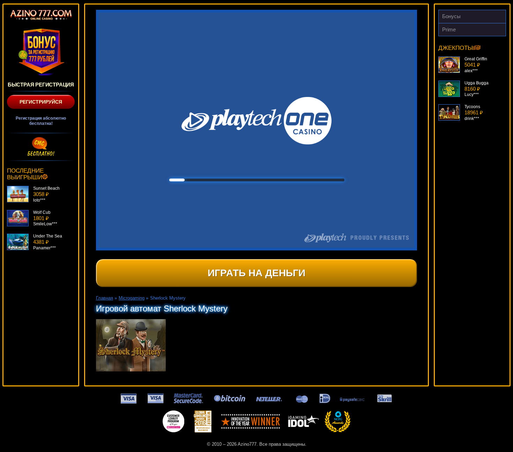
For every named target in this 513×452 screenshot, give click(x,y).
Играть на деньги (256, 273)
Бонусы (451, 16)
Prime (449, 29)
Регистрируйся (41, 102)
